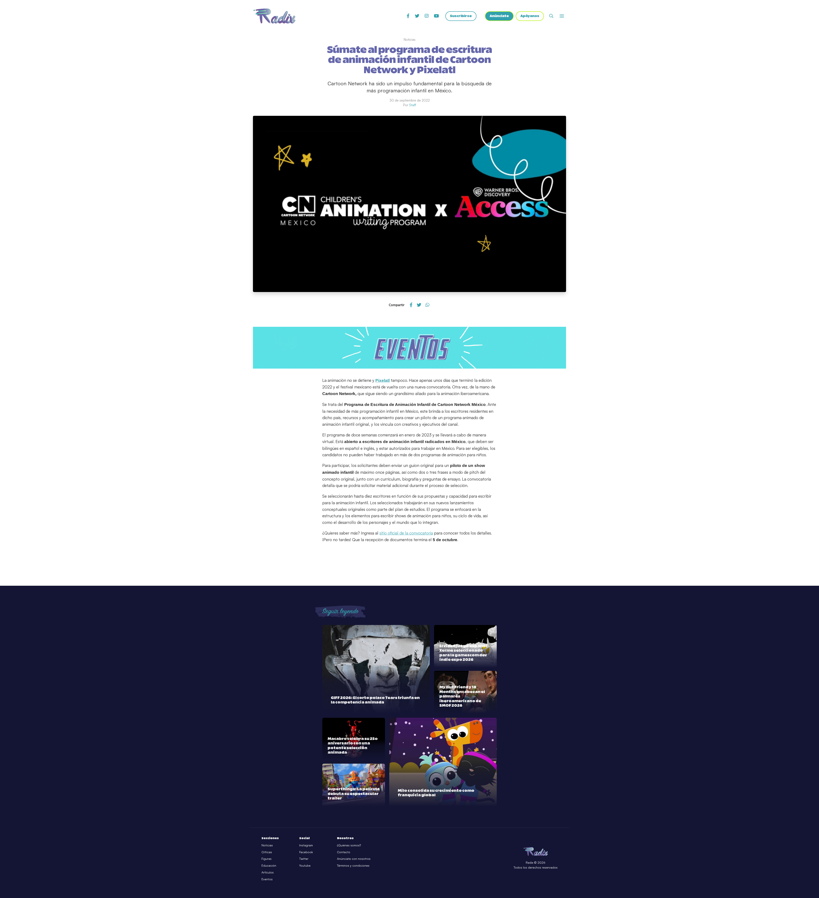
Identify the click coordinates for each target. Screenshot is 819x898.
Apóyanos (529, 16)
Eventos (267, 879)
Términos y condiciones (353, 865)
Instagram (306, 845)
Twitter (303, 858)
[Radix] (274, 16)
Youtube (305, 865)
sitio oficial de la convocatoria (406, 533)
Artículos (267, 872)
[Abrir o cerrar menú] (562, 16)
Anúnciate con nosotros (353, 858)
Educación (268, 865)
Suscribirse (461, 16)
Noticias (267, 845)
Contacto (343, 852)
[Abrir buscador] (551, 16)
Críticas (266, 852)
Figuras (266, 858)
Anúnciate (499, 16)
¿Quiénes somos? (349, 845)
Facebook (306, 852)
